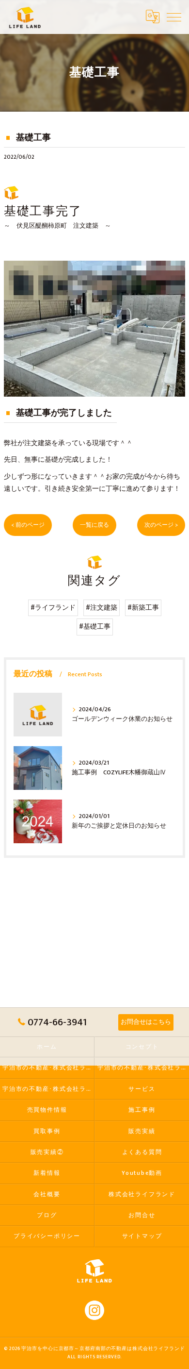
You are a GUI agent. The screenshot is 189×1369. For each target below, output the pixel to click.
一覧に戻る (94, 525)
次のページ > (161, 525)
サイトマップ (142, 1236)
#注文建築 (101, 607)
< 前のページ (28, 525)
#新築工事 (143, 607)
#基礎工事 (94, 626)
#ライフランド (53, 607)
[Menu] (174, 16)
